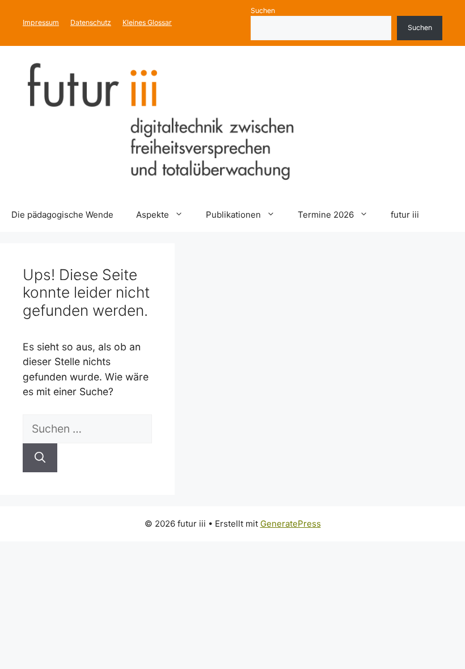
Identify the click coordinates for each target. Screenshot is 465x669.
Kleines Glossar (147, 22)
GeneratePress (290, 523)
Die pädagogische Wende (62, 214)
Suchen (263, 10)
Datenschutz (90, 22)
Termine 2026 (326, 214)
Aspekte (152, 214)
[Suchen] (40, 457)
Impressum (41, 22)
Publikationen (233, 214)
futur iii (405, 214)
